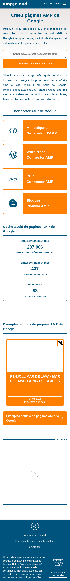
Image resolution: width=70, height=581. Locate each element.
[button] (48, 3)
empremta (35, 547)
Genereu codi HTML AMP (35, 63)
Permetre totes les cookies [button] (58, 563)
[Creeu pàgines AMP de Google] (15, 4)
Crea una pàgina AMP (35, 535)
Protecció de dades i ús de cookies (35, 541)
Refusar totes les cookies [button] (58, 574)
